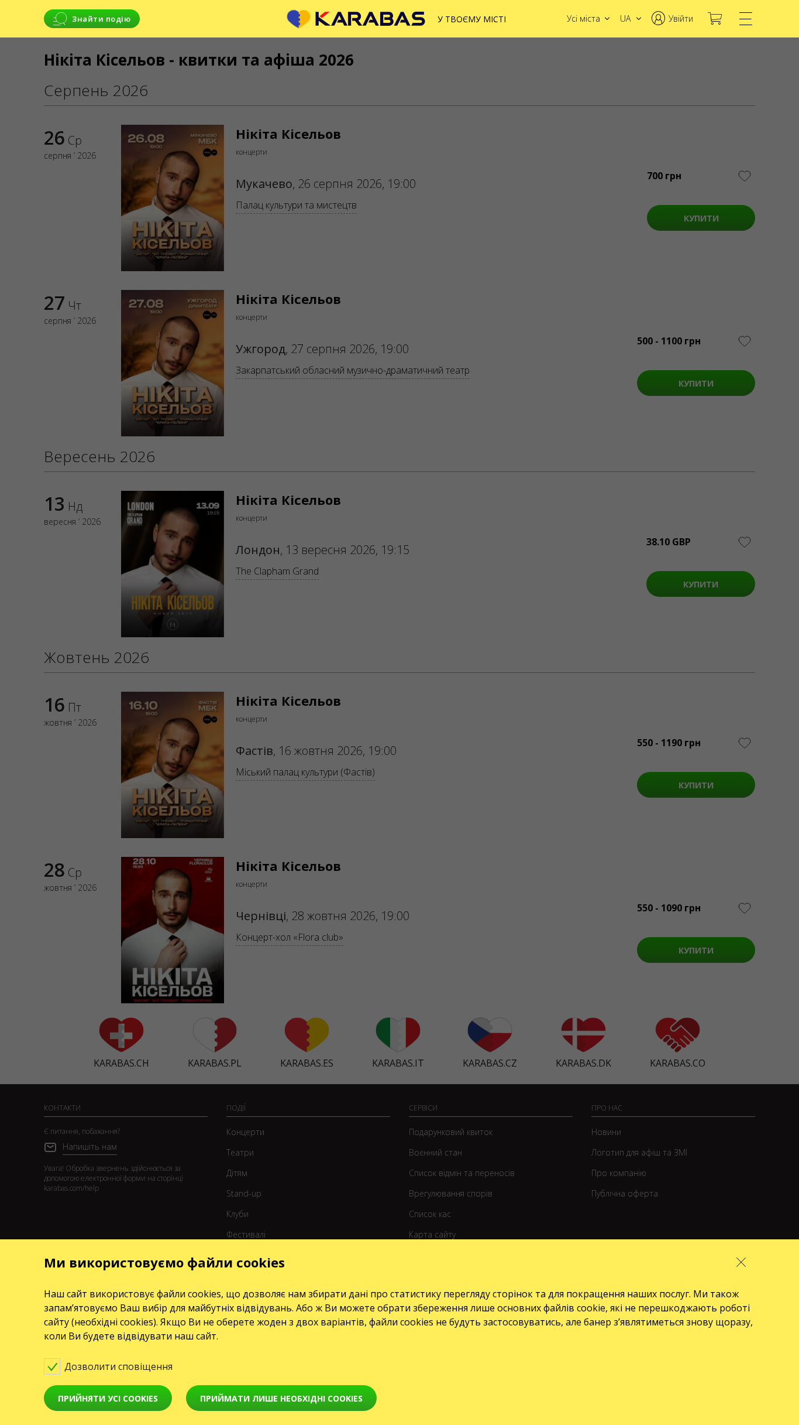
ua (625, 18)
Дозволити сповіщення (119, 1366)
